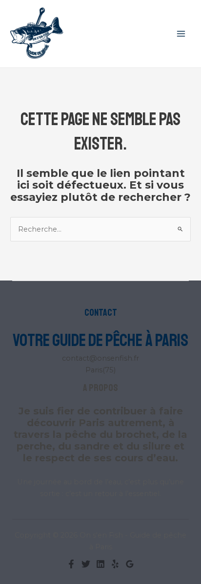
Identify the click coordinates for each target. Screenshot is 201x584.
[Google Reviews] (129, 564)
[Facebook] (71, 564)
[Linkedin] (100, 564)
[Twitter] (85, 564)
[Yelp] (115, 564)
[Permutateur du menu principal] (181, 33)
